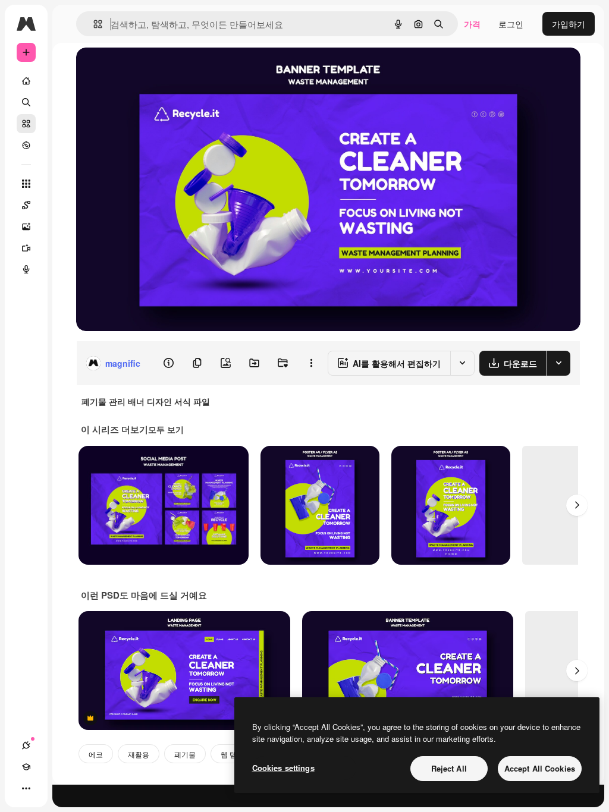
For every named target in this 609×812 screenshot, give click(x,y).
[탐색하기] (26, 145)
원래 (144, 70)
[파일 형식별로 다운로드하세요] (558, 363)
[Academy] (26, 766)
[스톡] (26, 123)
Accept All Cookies (539, 768)
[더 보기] (26, 788)
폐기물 (185, 754)
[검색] (26, 102)
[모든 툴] (26, 183)
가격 (472, 24)
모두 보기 (166, 429)
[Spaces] (26, 205)
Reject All (449, 768)
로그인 (510, 24)
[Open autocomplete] (93, 24)
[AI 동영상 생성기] (26, 247)
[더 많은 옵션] (311, 363)
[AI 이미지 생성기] (26, 226)
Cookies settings (283, 767)
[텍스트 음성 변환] (26, 269)
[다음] (577, 505)
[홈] (26, 80)
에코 (96, 754)
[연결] (26, 745)
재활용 (138, 754)
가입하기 (568, 24)
